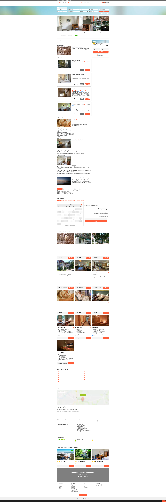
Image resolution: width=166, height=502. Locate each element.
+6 (82, 119)
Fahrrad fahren (77, 177)
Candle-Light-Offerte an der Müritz (63, 272)
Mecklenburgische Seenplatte (71, 36)
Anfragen (81, 84)
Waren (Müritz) (79, 36)
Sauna (72, 119)
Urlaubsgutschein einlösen (99, 484)
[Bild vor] (92, 23)
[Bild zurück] (58, 23)
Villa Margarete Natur (61, 327)
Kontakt (60, 484)
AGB (72, 485)
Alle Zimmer (58, 200)
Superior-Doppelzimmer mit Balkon (71, 200)
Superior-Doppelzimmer (64, 200)
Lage (100, 32)
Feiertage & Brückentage (81, 4)
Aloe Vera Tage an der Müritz (97, 245)
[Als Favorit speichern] (107, 41)
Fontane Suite (82, 200)
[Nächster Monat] (81, 204)
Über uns (60, 488)
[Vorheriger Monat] (58, 204)
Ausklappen (83, 439)
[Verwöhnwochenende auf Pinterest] (83, 498)
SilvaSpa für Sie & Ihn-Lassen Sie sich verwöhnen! (81, 273)
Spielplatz (82, 177)
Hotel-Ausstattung (60, 32)
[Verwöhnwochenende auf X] (80, 498)
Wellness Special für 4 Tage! (62, 302)
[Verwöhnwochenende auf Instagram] (85, 498)
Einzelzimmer (78, 200)
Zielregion (65, 7)
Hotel (98, 4)
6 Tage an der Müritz (60, 352)
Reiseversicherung (73, 488)
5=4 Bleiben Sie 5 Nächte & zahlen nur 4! (82, 302)
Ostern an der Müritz (78, 327)
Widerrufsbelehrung (74, 490)
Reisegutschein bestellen (99, 485)
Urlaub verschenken (106, 4)
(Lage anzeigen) (84, 36)
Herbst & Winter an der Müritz (62, 245)
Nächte (95, 4)
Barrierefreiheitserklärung (74, 491)
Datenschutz (73, 486)
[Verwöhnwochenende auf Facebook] (77, 498)
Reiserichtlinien (73, 487)
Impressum (72, 484)
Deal (101, 4)
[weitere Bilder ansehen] (97, 23)
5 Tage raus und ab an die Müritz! (98, 302)
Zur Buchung (87, 84)
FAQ (94, 32)
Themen (87, 4)
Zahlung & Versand (74, 489)
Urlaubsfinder (85, 487)
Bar (76, 139)
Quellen (60, 487)
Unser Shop (60, 486)
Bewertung (106, 32)
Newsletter (60, 485)
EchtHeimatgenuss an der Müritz (98, 272)
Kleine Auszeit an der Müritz (80, 245)
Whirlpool (80, 119)
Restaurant (73, 139)
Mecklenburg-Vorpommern (63, 36)
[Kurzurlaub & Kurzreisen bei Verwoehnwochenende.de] (64, 2)
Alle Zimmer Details (75, 62)
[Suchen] (81, 2)
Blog (84, 486)
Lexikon (85, 485)
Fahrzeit (60, 7)
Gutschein (105, 49)
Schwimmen (73, 177)
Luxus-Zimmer (74, 4)
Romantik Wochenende (67, 4)
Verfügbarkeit (76, 32)
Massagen (76, 119)
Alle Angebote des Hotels (86, 32)
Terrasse (79, 139)
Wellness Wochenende (60, 4)
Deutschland (91, 4)
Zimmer (68, 32)
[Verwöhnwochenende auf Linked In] (88, 498)
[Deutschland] (57, 36)
